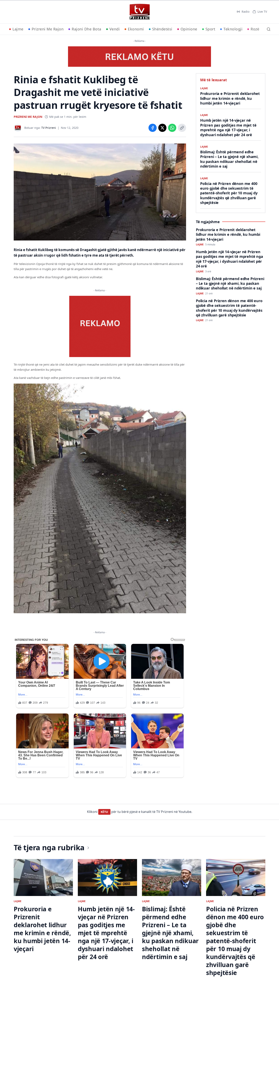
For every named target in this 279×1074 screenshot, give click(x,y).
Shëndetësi (162, 29)
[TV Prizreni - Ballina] (139, 11)
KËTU (104, 812)
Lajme (17, 29)
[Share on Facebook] (152, 128)
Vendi (114, 29)
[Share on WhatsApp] (172, 128)
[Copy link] (182, 128)
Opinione (189, 29)
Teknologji (232, 29)
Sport (210, 29)
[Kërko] (268, 29)
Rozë (255, 29)
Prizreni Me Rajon (48, 29)
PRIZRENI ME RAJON (28, 117)
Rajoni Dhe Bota (86, 29)
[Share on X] (162, 128)
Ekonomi (136, 29)
